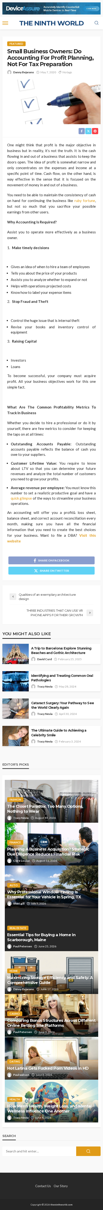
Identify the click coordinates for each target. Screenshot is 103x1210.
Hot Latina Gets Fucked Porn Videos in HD (47, 1068)
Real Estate (18, 928)
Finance (15, 842)
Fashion (15, 799)
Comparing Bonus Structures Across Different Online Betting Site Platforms (51, 1023)
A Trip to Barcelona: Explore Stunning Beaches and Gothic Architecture (61, 650)
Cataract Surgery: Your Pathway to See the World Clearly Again (62, 705)
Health (15, 1099)
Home (14, 970)
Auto (14, 885)
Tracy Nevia (44, 686)
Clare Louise (21, 860)
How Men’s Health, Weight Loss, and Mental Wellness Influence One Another (49, 1108)
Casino (15, 1013)
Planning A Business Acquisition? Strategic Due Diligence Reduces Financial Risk (48, 851)
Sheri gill (18, 903)
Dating (15, 1061)
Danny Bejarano (23, 72)
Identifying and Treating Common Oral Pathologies (62, 678)
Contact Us (43, 1186)
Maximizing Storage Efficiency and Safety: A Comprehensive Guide (50, 980)
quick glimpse (21, 498)
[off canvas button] (5, 23)
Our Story (61, 1186)
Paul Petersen (22, 946)
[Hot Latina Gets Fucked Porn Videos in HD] (51, 1058)
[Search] (96, 23)
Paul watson (21, 1075)
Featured (16, 43)
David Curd (44, 659)
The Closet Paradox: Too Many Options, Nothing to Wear (45, 809)
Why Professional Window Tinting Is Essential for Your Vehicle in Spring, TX (44, 894)
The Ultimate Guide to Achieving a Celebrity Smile (58, 732)
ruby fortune (84, 200)
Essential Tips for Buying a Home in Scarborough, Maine (41, 937)
